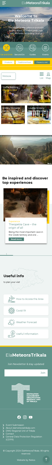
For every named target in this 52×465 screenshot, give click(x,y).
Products (8, 62)
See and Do (19, 54)
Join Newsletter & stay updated (26, 364)
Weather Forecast (26, 322)
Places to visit (42, 62)
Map (48, 78)
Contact (10, 433)
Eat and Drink (6, 54)
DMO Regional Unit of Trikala (20, 431)
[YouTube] (30, 417)
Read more (16, 239)
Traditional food (24, 62)
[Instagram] (25, 417)
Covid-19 (21, 310)
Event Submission (15, 425)
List (41, 78)
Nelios (32, 460)
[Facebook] (19, 417)
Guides (32, 54)
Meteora (6, 76)
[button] (6, 254)
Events (45, 54)
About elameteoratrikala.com (20, 428)
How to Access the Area (29, 299)
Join (43, 372)
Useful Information (27, 334)
